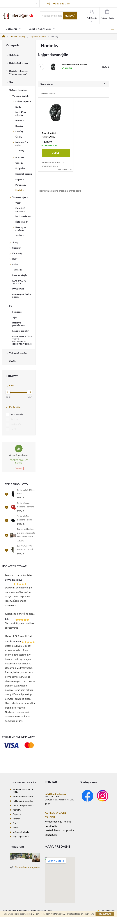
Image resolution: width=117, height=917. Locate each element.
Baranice (19, 120)
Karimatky (17, 253)
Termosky (17, 269)
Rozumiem (105, 913)
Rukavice (19, 157)
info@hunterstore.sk (55, 794)
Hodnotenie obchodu (23, 796)
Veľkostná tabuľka (18, 353)
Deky (14, 258)
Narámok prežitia (23, 173)
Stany (15, 242)
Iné (10, 305)
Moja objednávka (20, 836)
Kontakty (17, 809)
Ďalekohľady (21, 221)
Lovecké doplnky (20, 330)
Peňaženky (20, 184)
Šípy (14, 317)
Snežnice (19, 235)
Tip (13, 429)
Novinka (15, 424)
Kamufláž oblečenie (20, 209)
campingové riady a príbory (21, 295)
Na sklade (16, 414)
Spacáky (16, 247)
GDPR (16, 827)
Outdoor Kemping (18, 90)
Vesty (18, 202)
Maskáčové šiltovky (20, 113)
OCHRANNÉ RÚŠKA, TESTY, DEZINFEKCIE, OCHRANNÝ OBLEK (22, 340)
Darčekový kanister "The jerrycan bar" (18, 73)
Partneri (16, 818)
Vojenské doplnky (21, 96)
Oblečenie (14, 55)
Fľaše (15, 264)
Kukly (18, 107)
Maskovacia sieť (23, 216)
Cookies (16, 823)
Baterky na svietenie (20, 228)
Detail (55, 152)
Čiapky (18, 136)
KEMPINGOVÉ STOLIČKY (19, 282)
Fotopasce (17, 311)
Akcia (14, 419)
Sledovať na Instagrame (27, 867)
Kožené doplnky (23, 101)
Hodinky (19, 190)
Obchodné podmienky (23, 805)
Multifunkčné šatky (21, 143)
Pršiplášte (20, 168)
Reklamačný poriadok (23, 801)
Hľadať (70, 15)
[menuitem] (13, 29)
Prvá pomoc (18, 288)
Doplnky (19, 179)
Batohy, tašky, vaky (18, 63)
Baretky (19, 126)
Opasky (19, 162)
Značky (12, 361)
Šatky (21, 150)
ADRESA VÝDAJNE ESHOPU (55, 815)
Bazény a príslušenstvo (18, 324)
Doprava (17, 814)
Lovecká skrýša (19, 275)
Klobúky (19, 131)
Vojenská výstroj (20, 197)
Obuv (11, 82)
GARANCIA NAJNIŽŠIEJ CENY (24, 791)
